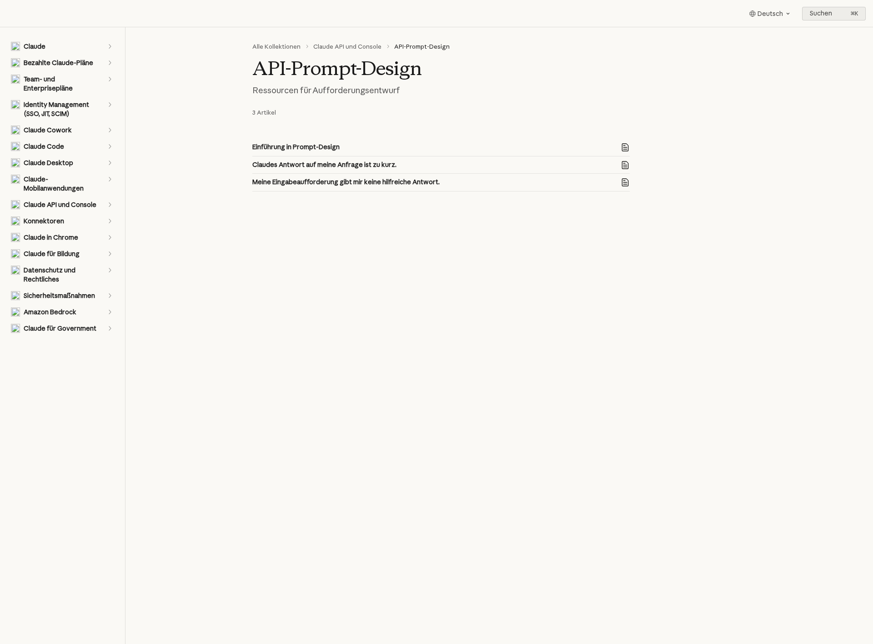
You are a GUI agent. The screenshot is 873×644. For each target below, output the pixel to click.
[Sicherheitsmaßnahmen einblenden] (109, 295)
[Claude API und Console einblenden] (109, 204)
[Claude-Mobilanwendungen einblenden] (109, 179)
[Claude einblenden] (109, 46)
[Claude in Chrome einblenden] (109, 237)
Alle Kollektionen (276, 46)
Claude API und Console (347, 46)
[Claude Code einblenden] (109, 146)
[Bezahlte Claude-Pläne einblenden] (109, 62)
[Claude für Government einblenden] (109, 328)
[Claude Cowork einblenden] (109, 130)
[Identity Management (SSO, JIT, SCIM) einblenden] (109, 104)
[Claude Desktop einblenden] (109, 162)
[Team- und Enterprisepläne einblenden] (109, 79)
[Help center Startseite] (9, 13)
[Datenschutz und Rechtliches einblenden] (109, 270)
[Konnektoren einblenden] (109, 221)
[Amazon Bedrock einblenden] (109, 312)
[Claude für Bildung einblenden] (109, 253)
